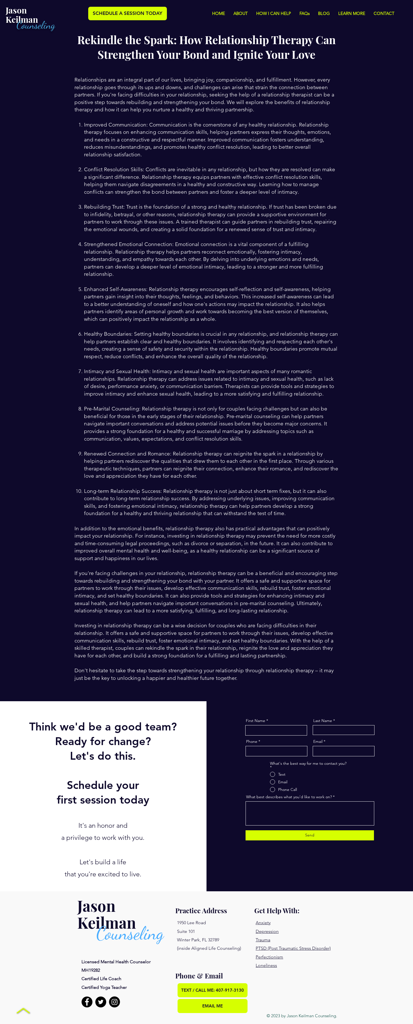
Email (318, 741)
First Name (255, 721)
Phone (251, 741)
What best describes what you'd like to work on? (289, 797)
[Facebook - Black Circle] (86, 1001)
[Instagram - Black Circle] (114, 1001)
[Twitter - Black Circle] (100, 1001)
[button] (240, 13)
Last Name (322, 721)
